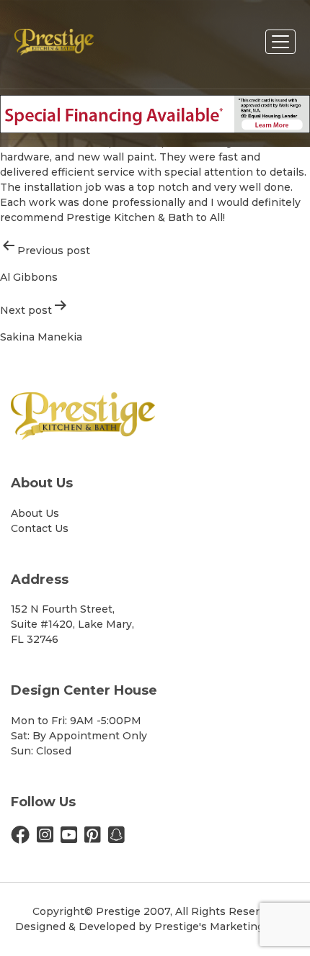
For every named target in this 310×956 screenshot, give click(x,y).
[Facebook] (20, 837)
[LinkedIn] (116, 837)
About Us (35, 513)
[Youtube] (69, 837)
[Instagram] (45, 837)
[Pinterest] (92, 837)
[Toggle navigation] (280, 42)
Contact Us (39, 528)
